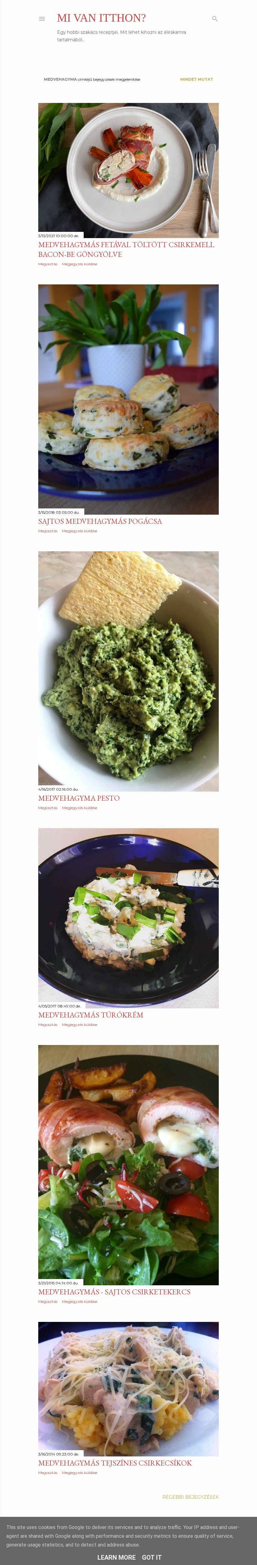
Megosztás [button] (47, 264)
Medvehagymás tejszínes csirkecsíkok (115, 1463)
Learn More (116, 1557)
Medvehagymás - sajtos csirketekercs (114, 1292)
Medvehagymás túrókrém (91, 1015)
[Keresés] (215, 17)
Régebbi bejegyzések (190, 1497)
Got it (152, 1557)
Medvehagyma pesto (79, 798)
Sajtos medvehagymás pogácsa (100, 521)
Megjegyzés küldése (79, 264)
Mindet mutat (196, 79)
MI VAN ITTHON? (101, 18)
